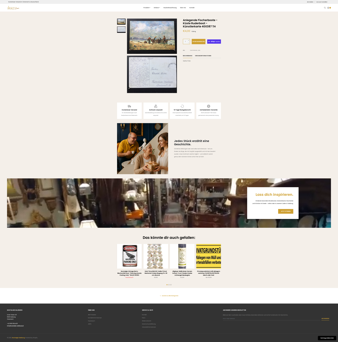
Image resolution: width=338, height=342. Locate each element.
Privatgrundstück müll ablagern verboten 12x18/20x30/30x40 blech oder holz (208, 273)
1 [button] (167, 284)
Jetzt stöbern (286, 211)
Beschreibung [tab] (187, 56)
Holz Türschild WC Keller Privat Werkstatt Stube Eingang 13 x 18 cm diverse (156, 273)
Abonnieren (325, 318)
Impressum (91, 321)
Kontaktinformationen (95, 318)
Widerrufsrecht (146, 321)
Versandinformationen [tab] (203, 56)
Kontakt (144, 315)
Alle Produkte (92, 315)
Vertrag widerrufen (327, 338)
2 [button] (168, 284)
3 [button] (170, 284)
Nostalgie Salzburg (18, 338)
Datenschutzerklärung (149, 324)
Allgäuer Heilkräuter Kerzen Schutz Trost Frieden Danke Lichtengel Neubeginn (182, 273)
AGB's (89, 324)
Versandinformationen (149, 327)
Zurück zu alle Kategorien (170, 295)
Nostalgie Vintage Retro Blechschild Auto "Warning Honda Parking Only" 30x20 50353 (129, 273)
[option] (129, 264)
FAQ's (143, 318)
